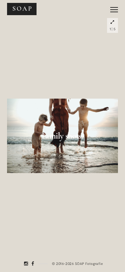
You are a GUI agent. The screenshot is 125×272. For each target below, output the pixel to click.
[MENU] (114, 7)
